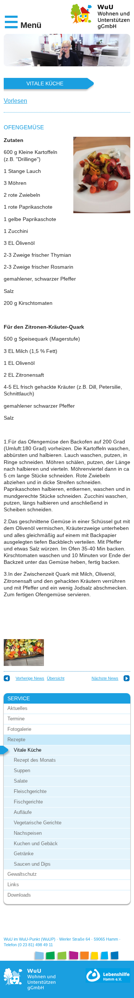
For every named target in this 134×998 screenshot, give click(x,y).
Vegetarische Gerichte (37, 822)
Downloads (19, 895)
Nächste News (105, 678)
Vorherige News (30, 678)
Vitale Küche (27, 750)
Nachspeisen (28, 833)
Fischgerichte (28, 802)
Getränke (24, 853)
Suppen (22, 770)
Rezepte (16, 739)
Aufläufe (23, 812)
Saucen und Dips (32, 864)
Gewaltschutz (22, 874)
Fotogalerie (19, 729)
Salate (21, 781)
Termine (16, 718)
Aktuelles (17, 708)
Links (13, 884)
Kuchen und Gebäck (36, 843)
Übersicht (55, 678)
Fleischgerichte (30, 791)
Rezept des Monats (35, 760)
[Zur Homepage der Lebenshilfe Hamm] (108, 975)
